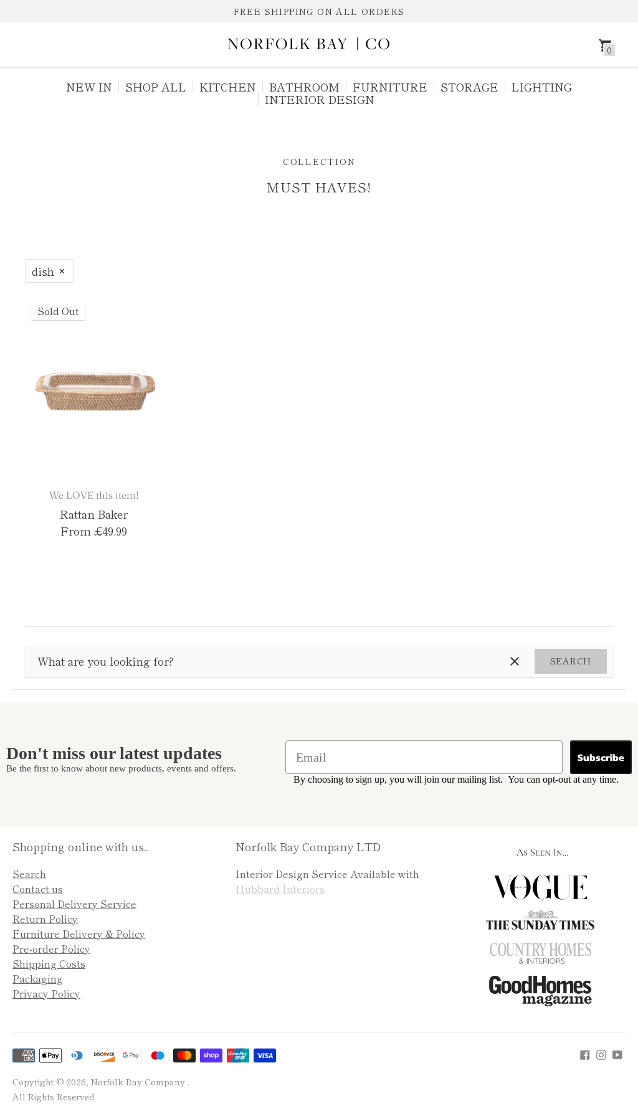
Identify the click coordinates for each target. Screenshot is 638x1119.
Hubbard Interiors (280, 888)
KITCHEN (227, 86)
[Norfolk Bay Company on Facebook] (585, 1052)
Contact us (37, 888)
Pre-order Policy (51, 948)
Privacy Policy (46, 993)
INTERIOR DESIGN (319, 99)
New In (89, 86)
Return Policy (45, 918)
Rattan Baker (94, 514)
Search (570, 660)
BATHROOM (304, 86)
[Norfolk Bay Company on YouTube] (617, 1052)
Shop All (155, 86)
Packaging (37, 978)
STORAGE (469, 86)
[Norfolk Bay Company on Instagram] (601, 1052)
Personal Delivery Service (74, 903)
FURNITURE (390, 86)
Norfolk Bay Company (139, 1081)
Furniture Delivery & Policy (78, 933)
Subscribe (601, 757)
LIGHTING (542, 86)
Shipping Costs (48, 963)
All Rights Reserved (53, 1096)
